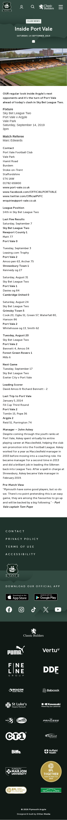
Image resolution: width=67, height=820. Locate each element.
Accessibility (20, 554)
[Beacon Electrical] (16, 690)
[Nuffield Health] (51, 751)
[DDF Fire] (51, 670)
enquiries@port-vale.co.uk (19, 200)
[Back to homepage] (7, 7)
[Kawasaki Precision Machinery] (51, 705)
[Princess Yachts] (51, 720)
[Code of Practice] (51, 771)
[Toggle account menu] (21, 7)
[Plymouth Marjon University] (16, 771)
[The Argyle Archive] (51, 790)
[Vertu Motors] (51, 650)
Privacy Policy (22, 539)
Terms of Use (20, 546)
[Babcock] (51, 690)
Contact (15, 531)
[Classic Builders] (33, 633)
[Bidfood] (51, 736)
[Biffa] (16, 751)
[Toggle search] (32, 7)
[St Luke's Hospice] (16, 705)
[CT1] (16, 736)
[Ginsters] (16, 720)
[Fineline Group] (16, 669)
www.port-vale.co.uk (16, 187)
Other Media (43, 814)
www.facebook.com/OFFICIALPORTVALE (30, 191)
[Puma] (16, 650)
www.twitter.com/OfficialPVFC (23, 196)
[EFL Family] (16, 790)
